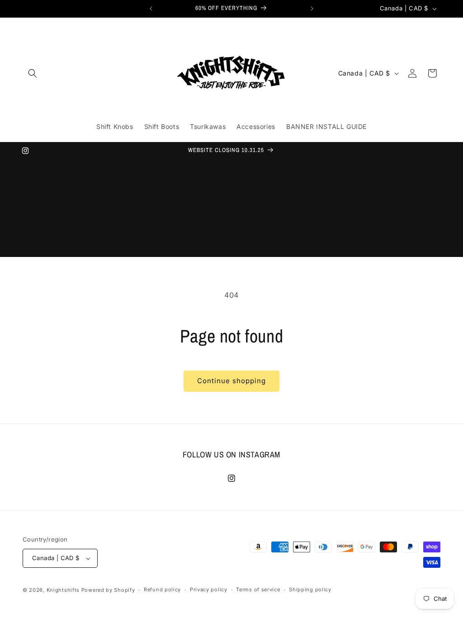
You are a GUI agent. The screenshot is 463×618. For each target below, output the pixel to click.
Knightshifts (63, 590)
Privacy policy (208, 589)
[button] (33, 73)
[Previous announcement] (151, 8)
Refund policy (162, 589)
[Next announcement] (312, 8)
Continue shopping (231, 380)
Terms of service (258, 589)
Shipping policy (310, 589)
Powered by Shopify (108, 590)
